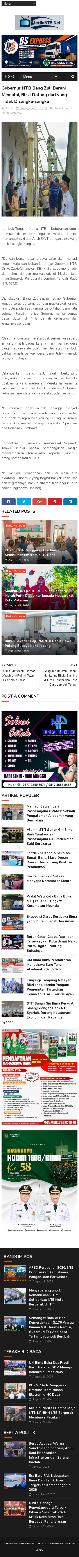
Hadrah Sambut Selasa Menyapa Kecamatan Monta (49, 878)
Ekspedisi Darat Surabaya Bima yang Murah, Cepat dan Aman (52, 918)
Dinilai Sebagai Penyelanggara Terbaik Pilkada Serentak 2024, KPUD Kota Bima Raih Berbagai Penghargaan (47, 1512)
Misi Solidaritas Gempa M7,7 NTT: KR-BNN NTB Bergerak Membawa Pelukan (52, 1413)
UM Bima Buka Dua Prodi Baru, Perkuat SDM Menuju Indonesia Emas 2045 (50, 1367)
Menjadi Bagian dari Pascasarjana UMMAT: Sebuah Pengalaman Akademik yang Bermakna (51, 813)
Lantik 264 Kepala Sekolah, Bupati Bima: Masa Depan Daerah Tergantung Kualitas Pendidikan (50, 860)
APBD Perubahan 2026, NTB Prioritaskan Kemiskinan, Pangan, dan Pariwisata (51, 1272)
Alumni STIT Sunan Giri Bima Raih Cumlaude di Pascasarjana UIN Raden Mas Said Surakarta (50, 836)
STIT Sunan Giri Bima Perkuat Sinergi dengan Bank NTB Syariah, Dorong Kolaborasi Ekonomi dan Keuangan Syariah (38, 1012)
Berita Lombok (63, 108)
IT (45, 1543)
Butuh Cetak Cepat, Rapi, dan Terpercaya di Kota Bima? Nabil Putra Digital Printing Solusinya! (52, 944)
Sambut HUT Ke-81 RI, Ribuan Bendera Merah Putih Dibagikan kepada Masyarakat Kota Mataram (39, 596)
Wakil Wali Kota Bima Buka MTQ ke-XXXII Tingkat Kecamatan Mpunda (49, 901)
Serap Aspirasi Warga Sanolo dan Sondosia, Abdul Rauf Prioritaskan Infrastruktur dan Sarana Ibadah (52, 1452)
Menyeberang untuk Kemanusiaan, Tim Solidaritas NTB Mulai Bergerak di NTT (46, 1297)
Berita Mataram (12, 113)
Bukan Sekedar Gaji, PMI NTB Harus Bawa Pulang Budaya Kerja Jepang (38, 643)
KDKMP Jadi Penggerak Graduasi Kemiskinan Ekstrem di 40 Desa (31, 552)
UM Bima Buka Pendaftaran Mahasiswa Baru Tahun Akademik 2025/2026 (49, 965)
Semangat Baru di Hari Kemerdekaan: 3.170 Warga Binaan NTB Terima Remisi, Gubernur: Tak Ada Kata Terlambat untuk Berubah (51, 1327)
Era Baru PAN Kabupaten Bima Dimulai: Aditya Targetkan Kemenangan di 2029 (50, 1482)
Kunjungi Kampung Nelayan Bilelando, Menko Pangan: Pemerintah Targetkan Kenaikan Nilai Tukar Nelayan (50, 987)
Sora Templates (30, 1543)
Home (9, 76)
